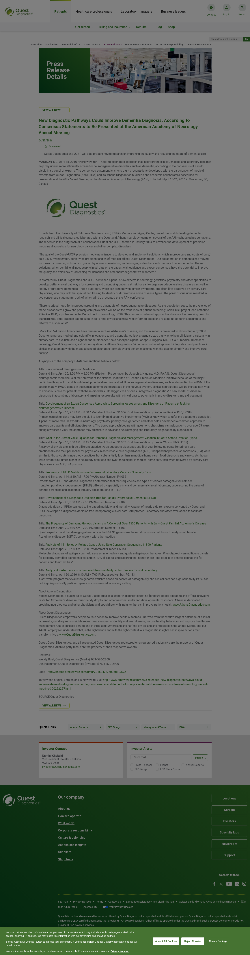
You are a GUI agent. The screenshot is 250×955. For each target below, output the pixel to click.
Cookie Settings (218, 941)
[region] (125, 941)
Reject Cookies (193, 941)
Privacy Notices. (120, 951)
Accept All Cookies (166, 941)
